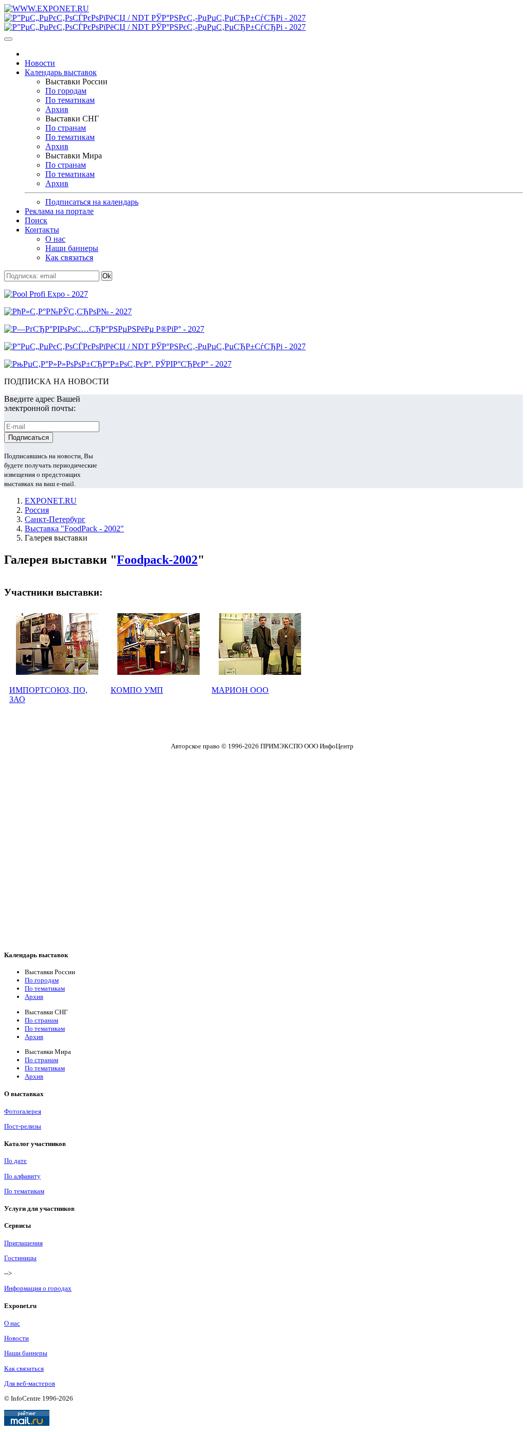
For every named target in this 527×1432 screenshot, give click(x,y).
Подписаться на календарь (91, 202)
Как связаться (69, 257)
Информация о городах (38, 1288)
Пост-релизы (22, 1126)
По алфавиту (22, 1176)
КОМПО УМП (137, 690)
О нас (55, 239)
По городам (65, 90)
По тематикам (70, 100)
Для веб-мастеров (29, 1383)
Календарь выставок (61, 72)
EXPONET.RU (51, 500)
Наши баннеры (71, 248)
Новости (40, 63)
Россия (37, 510)
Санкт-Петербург (55, 519)
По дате (15, 1161)
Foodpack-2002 (157, 559)
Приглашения (23, 1243)
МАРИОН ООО (240, 690)
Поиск (36, 220)
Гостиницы (20, 1258)
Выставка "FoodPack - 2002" (74, 528)
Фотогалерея (22, 1111)
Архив (56, 109)
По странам (65, 127)
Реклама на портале (59, 211)
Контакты (42, 229)
